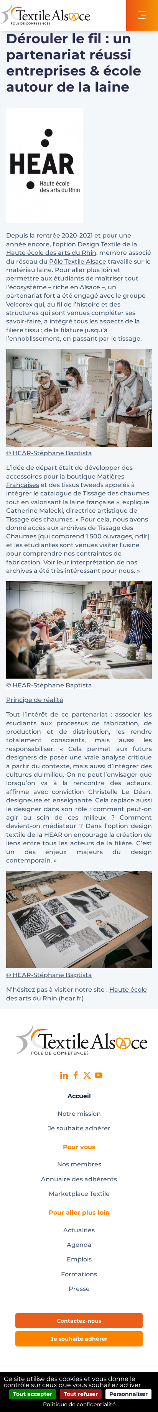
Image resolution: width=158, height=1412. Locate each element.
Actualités (79, 1230)
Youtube (98, 1075)
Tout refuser (81, 1394)
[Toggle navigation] (142, 15)
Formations (79, 1274)
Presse (79, 1288)
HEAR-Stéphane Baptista (51, 453)
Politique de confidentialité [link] (79, 1404)
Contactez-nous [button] (79, 1320)
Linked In (64, 1075)
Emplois (79, 1259)
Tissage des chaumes (116, 493)
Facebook (75, 1075)
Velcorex (19, 304)
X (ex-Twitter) (87, 1075)
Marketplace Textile (79, 1193)
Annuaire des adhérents (79, 1179)
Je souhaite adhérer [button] (79, 1338)
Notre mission (79, 1113)
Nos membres (79, 1164)
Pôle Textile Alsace (77, 261)
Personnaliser (128, 1394)
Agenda (79, 1244)
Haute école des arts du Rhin (51, 252)
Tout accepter (32, 1394)
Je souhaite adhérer (79, 1128)
